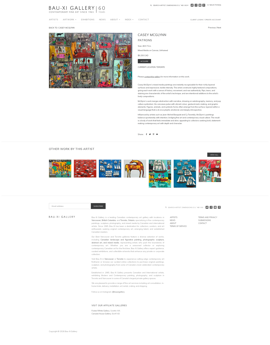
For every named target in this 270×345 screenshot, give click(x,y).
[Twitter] (192, 5)
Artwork (69, 19)
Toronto (160, 67)
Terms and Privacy (207, 217)
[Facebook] (196, 5)
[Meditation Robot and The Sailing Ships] (160, 174)
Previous (212, 27)
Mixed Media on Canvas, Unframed (153, 50)
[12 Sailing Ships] (185, 174)
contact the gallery (152, 77)
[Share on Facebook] (146, 134)
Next (219, 27)
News (102, 19)
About (114, 19)
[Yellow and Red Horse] (135, 174)
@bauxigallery (118, 292)
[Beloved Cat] (210, 174)
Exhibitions (87, 19)
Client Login (196, 20)
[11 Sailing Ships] (110, 174)
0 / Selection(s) (214, 5)
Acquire (144, 61)
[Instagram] (200, 5)
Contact (143, 19)
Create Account (213, 20)
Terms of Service (178, 226)
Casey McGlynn (152, 35)
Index (128, 19)
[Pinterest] (203, 5)
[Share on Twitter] (150, 134)
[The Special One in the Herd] (85, 174)
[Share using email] (157, 134)
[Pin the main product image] (153, 134)
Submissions (204, 220)
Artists (53, 19)
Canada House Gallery (101, 314)
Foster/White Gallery (101, 311)
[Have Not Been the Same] (60, 174)
